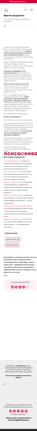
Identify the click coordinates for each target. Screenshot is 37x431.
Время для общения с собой (14, 219)
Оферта (18, 377)
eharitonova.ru (21, 366)
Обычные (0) (12, 245)
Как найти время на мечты (13, 161)
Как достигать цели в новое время (16, 171)
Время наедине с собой (13, 182)
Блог (5, 19)
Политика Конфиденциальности (18, 375)
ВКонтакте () (12, 239)
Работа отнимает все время (14, 195)
